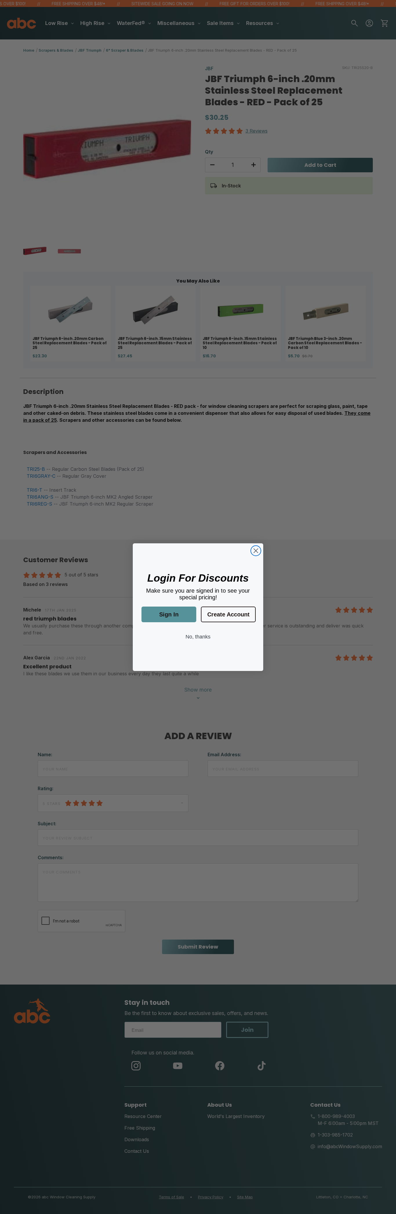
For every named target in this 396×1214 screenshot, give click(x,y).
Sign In (169, 614)
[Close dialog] (256, 551)
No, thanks (198, 637)
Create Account (228, 614)
